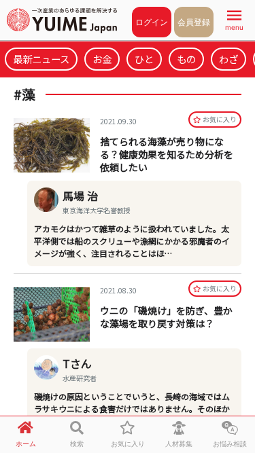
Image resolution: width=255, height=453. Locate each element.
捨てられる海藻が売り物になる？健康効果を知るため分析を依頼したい (166, 154)
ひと (144, 59)
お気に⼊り (220, 119)
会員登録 (193, 22)
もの (186, 59)
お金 (102, 59)
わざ (228, 59)
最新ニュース (41, 59)
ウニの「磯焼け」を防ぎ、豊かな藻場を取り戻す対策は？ (166, 317)
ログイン (151, 22)
